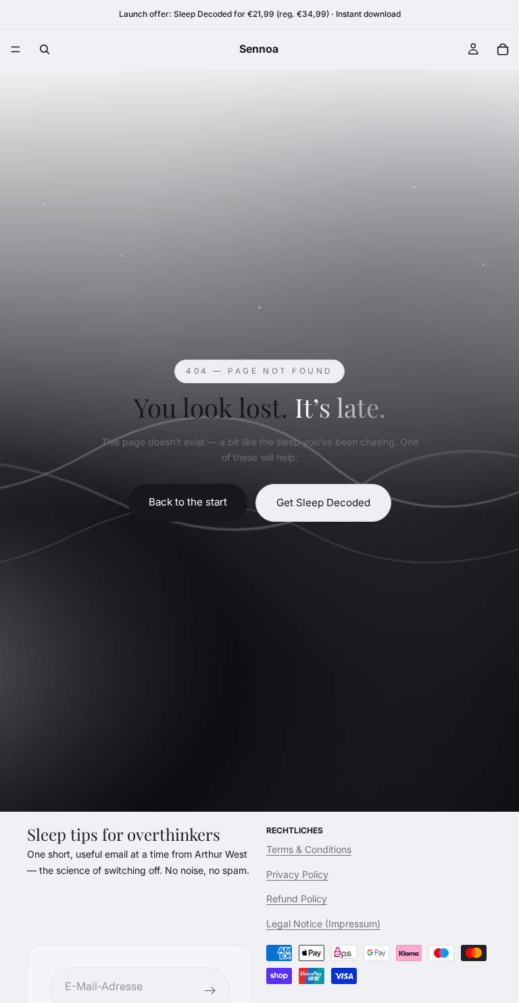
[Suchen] (44, 49)
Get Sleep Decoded (323, 502)
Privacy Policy (297, 874)
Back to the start (188, 501)
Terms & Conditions (308, 850)
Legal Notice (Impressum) (323, 923)
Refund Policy (296, 898)
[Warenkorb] (503, 49)
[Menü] (15, 49)
